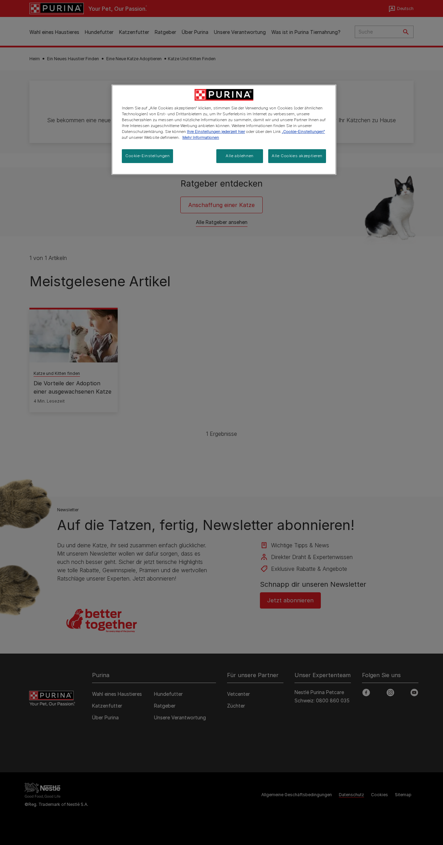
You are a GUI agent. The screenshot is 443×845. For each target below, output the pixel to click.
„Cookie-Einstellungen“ (303, 131)
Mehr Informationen (200, 137)
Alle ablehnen (239, 155)
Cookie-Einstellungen (147, 155)
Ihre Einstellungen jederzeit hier (216, 131)
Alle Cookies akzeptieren (297, 155)
